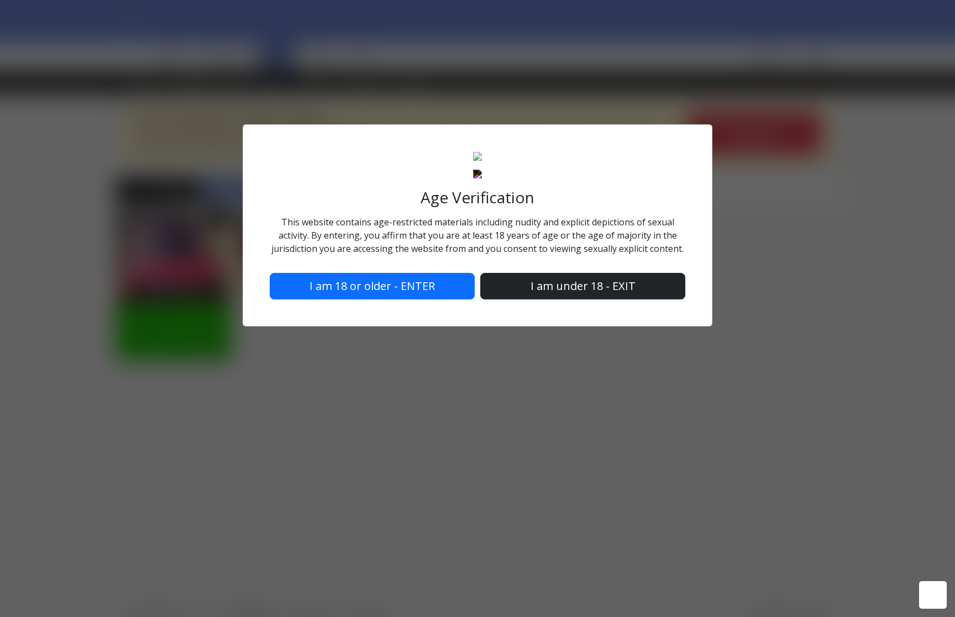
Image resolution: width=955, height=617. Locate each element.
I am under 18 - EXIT (583, 286)
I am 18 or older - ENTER (372, 286)
